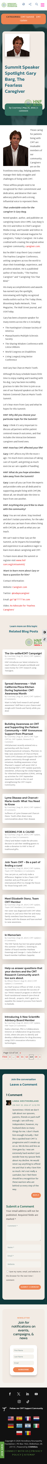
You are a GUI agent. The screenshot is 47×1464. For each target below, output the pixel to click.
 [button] (42, 5)
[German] (11, 1426)
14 (36, 1057)
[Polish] (19, 1434)
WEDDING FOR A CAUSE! (19, 832)
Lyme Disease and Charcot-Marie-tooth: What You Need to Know (22, 801)
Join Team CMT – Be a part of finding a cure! (22, 863)
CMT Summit (27, 17)
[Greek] (19, 1426)
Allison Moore (13, 981)
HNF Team (9, 1025)
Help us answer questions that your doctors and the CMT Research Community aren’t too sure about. (23, 973)
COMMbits (33, 1447)
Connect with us (17, 1451)
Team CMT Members (13, 871)
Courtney (16, 108)
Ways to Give (10, 837)
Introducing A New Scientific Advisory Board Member (22, 1018)
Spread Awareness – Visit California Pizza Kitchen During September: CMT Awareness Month (20, 689)
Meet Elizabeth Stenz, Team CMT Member (22, 900)
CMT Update (34, 656)
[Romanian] (28, 1434)
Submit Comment (30, 1287)
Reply (36, 1195)
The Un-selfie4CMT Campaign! (23, 653)
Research (27, 739)
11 (22, 1057)
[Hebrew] (28, 1426)
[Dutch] (36, 1419)
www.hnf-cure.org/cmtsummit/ (14, 563)
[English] (11, 1419)
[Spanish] (19, 1419)
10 (17, 1057)
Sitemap (29, 1455)
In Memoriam (13, 935)
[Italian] (36, 1426)
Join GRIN (2, 1450)
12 (26, 1057)
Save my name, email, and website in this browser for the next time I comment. (23, 1276)
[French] (28, 1419)
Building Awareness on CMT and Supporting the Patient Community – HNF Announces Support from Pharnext (23, 729)
